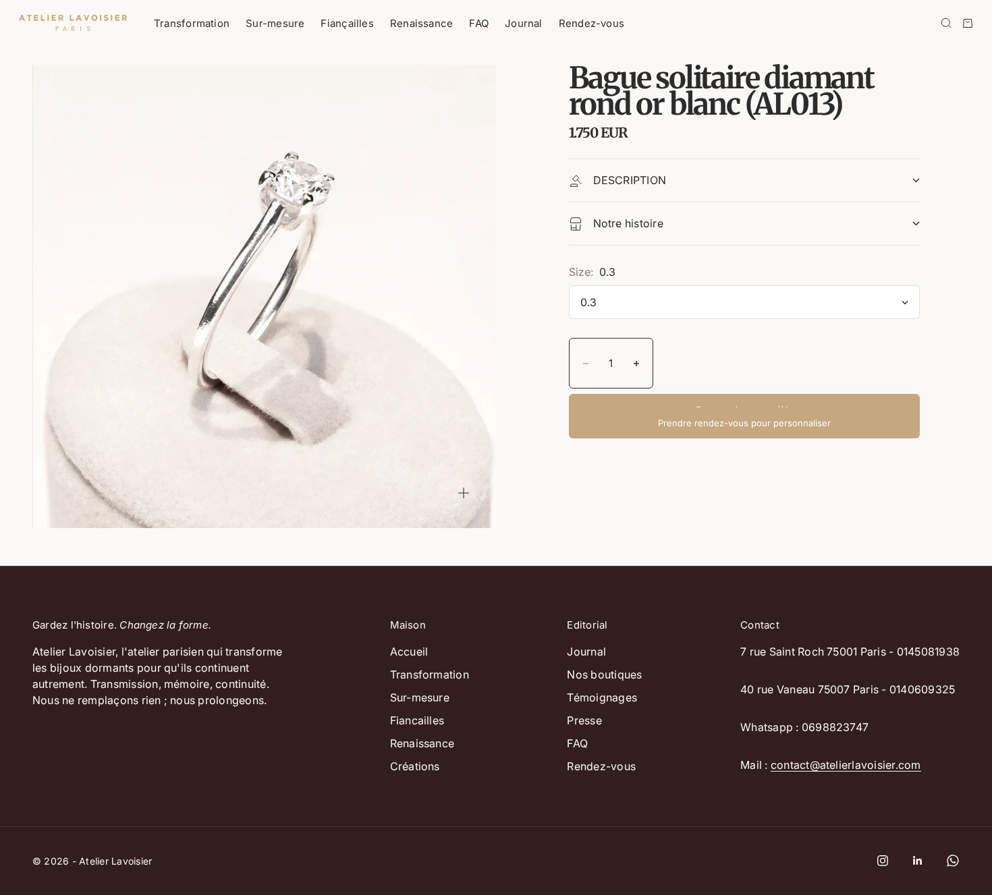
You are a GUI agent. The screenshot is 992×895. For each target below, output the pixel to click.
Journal (524, 23)
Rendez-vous (591, 23)
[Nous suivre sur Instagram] (882, 860)
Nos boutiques (604, 674)
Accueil (409, 651)
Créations (415, 766)
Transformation (191, 23)
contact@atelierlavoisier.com (846, 765)
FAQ (479, 23)
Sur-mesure (275, 23)
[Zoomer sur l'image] (463, 493)
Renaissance (421, 23)
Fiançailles (347, 23)
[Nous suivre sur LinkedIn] (918, 860)
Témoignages (602, 697)
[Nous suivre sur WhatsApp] (953, 860)
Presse (584, 720)
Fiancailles (417, 720)
